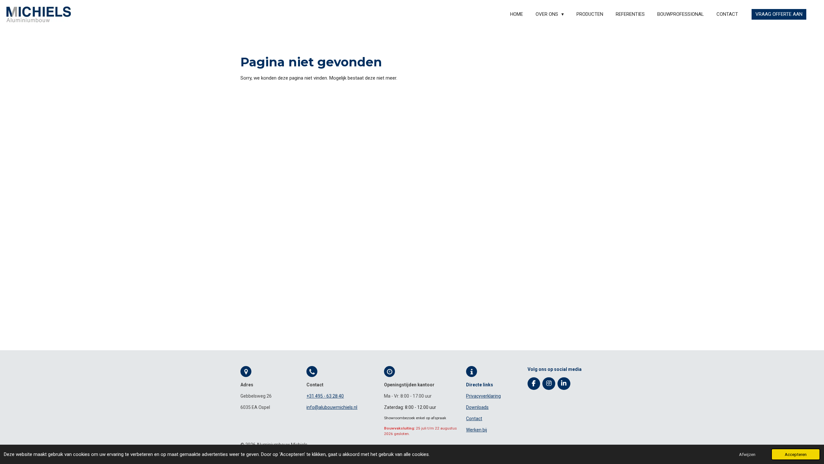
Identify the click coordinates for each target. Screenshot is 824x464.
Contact (474, 418)
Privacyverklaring (483, 396)
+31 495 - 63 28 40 (325, 396)
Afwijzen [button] (747, 454)
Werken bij (476, 429)
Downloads (477, 407)
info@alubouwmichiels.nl (331, 407)
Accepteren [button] (796, 454)
